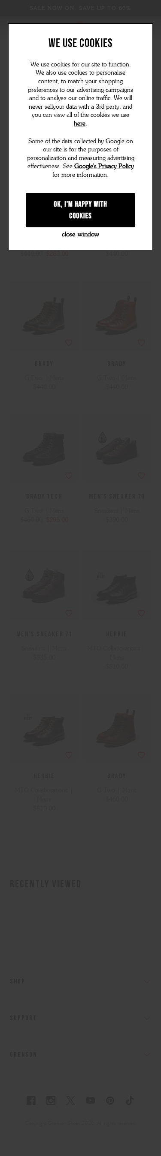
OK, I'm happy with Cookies (80, 210)
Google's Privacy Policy (104, 166)
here (79, 123)
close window (80, 234)
